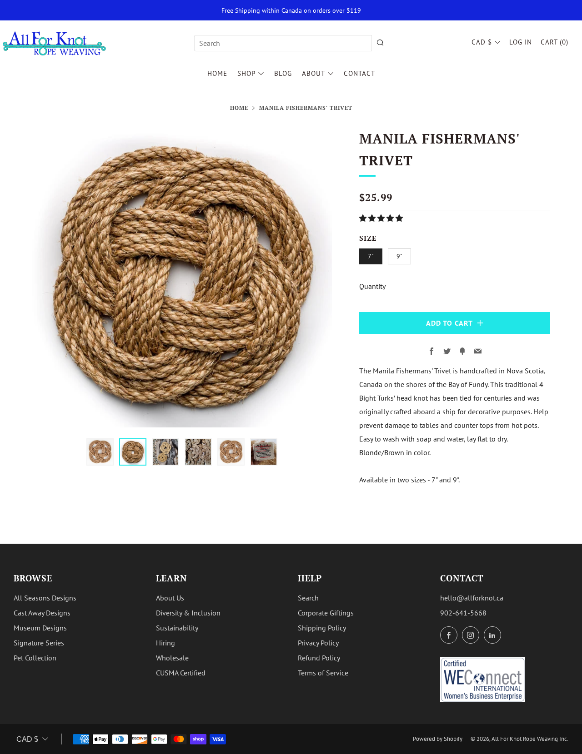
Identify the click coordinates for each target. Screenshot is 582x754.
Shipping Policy (322, 627)
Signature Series (39, 642)
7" (371, 256)
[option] (182, 277)
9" (399, 256)
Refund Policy (319, 657)
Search (308, 597)
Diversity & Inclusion (188, 612)
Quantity (372, 286)
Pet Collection (35, 657)
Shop (246, 73)
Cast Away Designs (42, 612)
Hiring (165, 642)
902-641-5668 (463, 612)
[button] (382, 218)
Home (217, 73)
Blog (283, 73)
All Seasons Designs (45, 597)
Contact (359, 73)
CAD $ (482, 42)
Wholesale (172, 657)
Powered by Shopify (437, 739)
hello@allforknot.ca (471, 597)
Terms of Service (323, 672)
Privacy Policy (318, 642)
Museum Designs (40, 627)
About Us (170, 597)
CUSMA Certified (181, 672)
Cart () (554, 42)
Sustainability (177, 627)
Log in (520, 42)
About (313, 73)
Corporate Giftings (326, 612)
